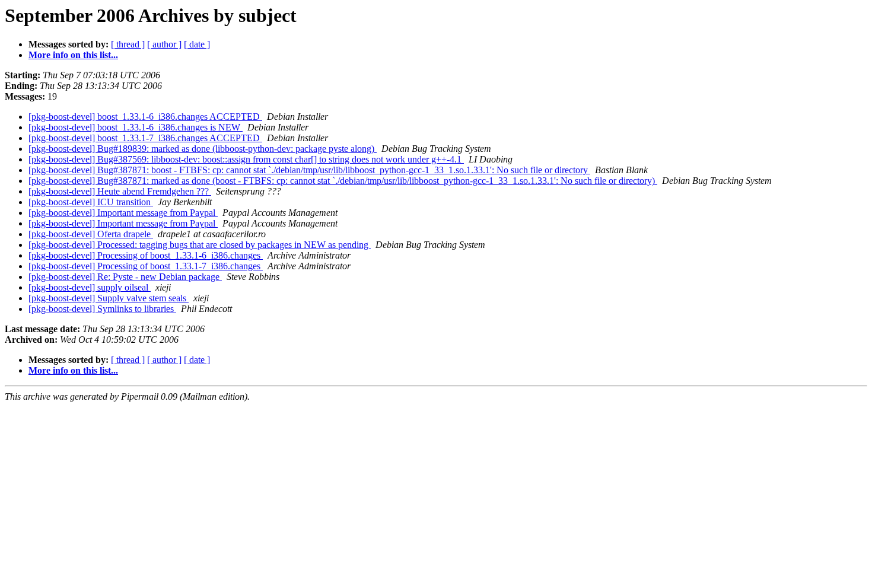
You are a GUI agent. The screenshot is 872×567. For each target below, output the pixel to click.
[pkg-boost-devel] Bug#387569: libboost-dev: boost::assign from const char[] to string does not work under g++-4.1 (246, 159)
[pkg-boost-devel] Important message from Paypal (123, 213)
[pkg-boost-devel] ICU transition (90, 202)
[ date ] (197, 44)
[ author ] (164, 44)
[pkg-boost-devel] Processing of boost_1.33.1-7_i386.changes (145, 266)
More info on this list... (73, 55)
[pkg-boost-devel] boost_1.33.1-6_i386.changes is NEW (135, 127)
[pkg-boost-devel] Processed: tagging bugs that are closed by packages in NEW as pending (199, 245)
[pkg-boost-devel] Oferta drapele (90, 234)
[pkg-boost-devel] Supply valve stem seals (108, 298)
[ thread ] (128, 44)
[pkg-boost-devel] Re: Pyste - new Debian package (125, 277)
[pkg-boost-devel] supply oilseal (89, 287)
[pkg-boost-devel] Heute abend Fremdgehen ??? (119, 191)
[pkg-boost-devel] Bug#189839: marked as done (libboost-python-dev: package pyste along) (202, 149)
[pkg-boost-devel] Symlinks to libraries (102, 309)
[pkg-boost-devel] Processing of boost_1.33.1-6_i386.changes (145, 255)
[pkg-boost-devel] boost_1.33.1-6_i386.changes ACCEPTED (145, 117)
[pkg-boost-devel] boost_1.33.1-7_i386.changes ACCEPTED (145, 138)
